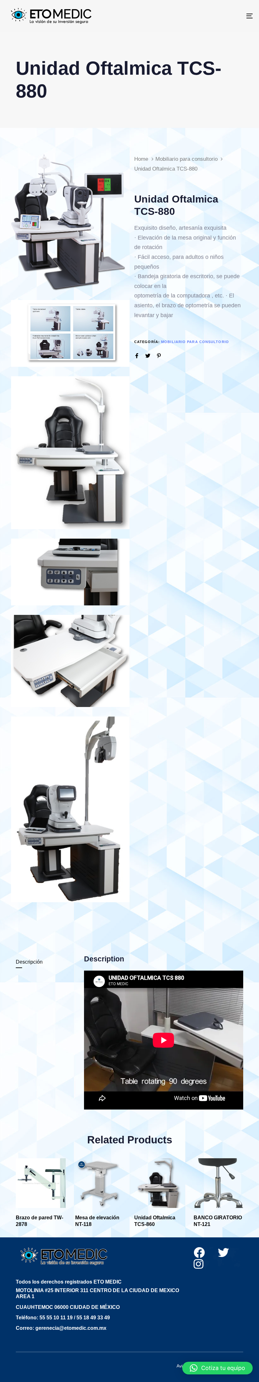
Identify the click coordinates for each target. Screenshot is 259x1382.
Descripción (29, 962)
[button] (217, 1368)
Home (141, 159)
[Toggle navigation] (212, 16)
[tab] (47, 962)
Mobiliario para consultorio (186, 159)
